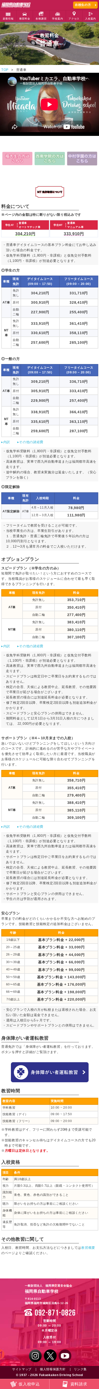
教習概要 (88, 1248)
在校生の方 (83, 5)
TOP (5, 70)
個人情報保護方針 (53, 1369)
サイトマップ (21, 1369)
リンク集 (80, 1369)
